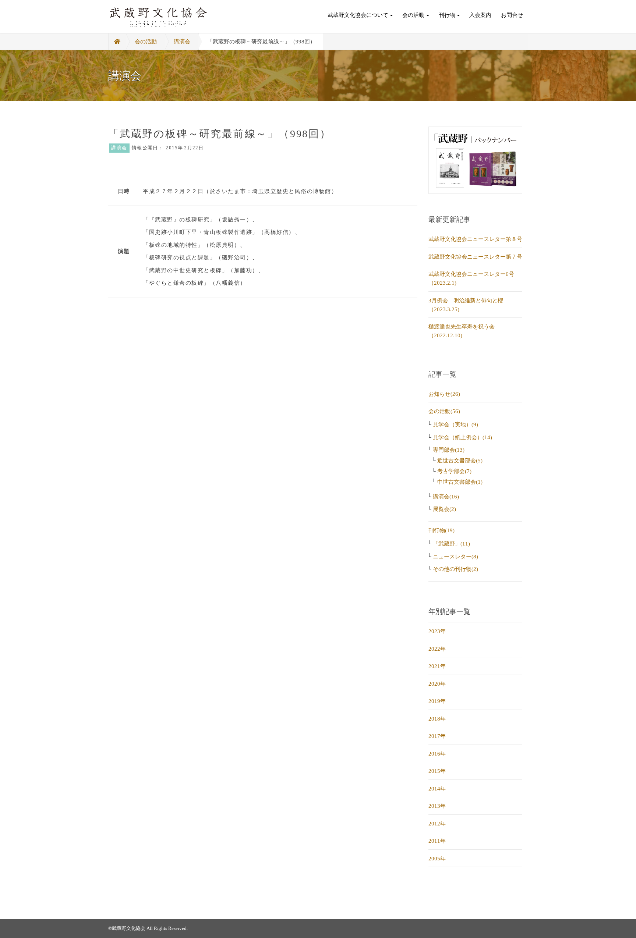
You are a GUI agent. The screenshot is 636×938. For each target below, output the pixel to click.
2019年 (437, 701)
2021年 (437, 666)
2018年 (437, 719)
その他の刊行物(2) (455, 569)
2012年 (437, 824)
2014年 (437, 789)
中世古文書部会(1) (460, 482)
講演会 (182, 42)
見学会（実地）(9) (455, 424)
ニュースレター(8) (455, 556)
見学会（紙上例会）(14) (462, 437)
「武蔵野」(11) (451, 544)
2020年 (437, 684)
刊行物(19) (441, 530)
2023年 (437, 631)
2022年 (437, 649)
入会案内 (480, 15)
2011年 (437, 841)
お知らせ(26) (444, 394)
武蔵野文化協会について (358, 15)
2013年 (437, 806)
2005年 (437, 858)
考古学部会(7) (454, 471)
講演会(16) (446, 497)
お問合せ (512, 15)
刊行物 (447, 15)
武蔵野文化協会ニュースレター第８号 (475, 239)
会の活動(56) (444, 411)
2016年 (437, 754)
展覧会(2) (444, 509)
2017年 (437, 736)
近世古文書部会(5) (460, 460)
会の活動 (413, 15)
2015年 (437, 771)
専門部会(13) (448, 450)
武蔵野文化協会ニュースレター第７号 (475, 257)
